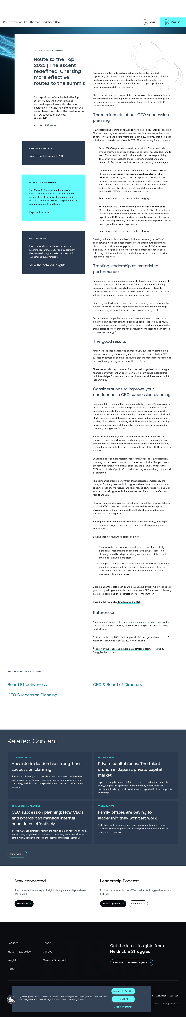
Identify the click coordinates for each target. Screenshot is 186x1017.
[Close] (145, 992)
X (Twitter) (161, 996)
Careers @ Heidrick (55, 960)
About (12, 969)
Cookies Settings (123, 1007)
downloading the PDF (128, 602)
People (47, 943)
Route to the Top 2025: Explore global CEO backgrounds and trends (132, 637)
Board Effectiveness (27, 685)
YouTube (174, 996)
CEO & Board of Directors (117, 685)
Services (13, 943)
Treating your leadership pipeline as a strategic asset (122, 649)
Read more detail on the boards (115, 199)
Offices (47, 951)
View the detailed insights (47, 265)
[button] (11, 999)
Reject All (123, 999)
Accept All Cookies (123, 991)
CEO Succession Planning (32, 695)
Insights (12, 960)
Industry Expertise (19, 951)
